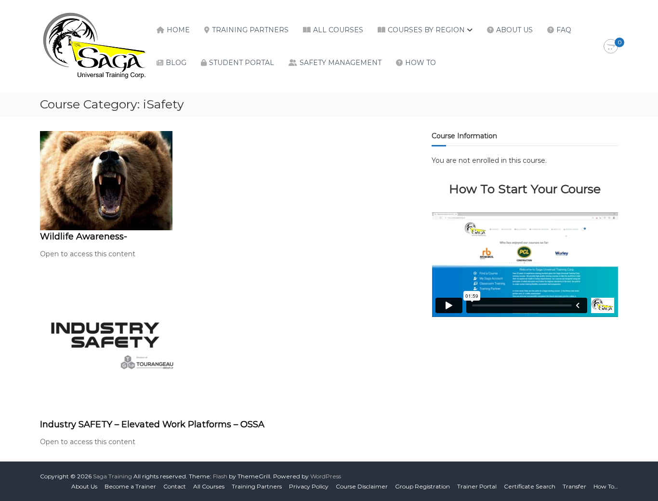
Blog (176, 62)
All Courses (338, 30)
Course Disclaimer (362, 486)
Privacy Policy (309, 486)
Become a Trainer (130, 486)
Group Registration (422, 486)
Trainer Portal (477, 486)
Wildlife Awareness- (83, 236)
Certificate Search (529, 486)
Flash (220, 476)
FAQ (563, 30)
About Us (514, 30)
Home (178, 30)
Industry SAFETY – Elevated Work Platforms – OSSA (152, 424)
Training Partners (250, 30)
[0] (610, 46)
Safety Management (341, 62)
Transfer (574, 486)
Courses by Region (426, 30)
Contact (174, 486)
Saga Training (112, 476)
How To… (605, 486)
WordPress (325, 476)
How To (420, 62)
